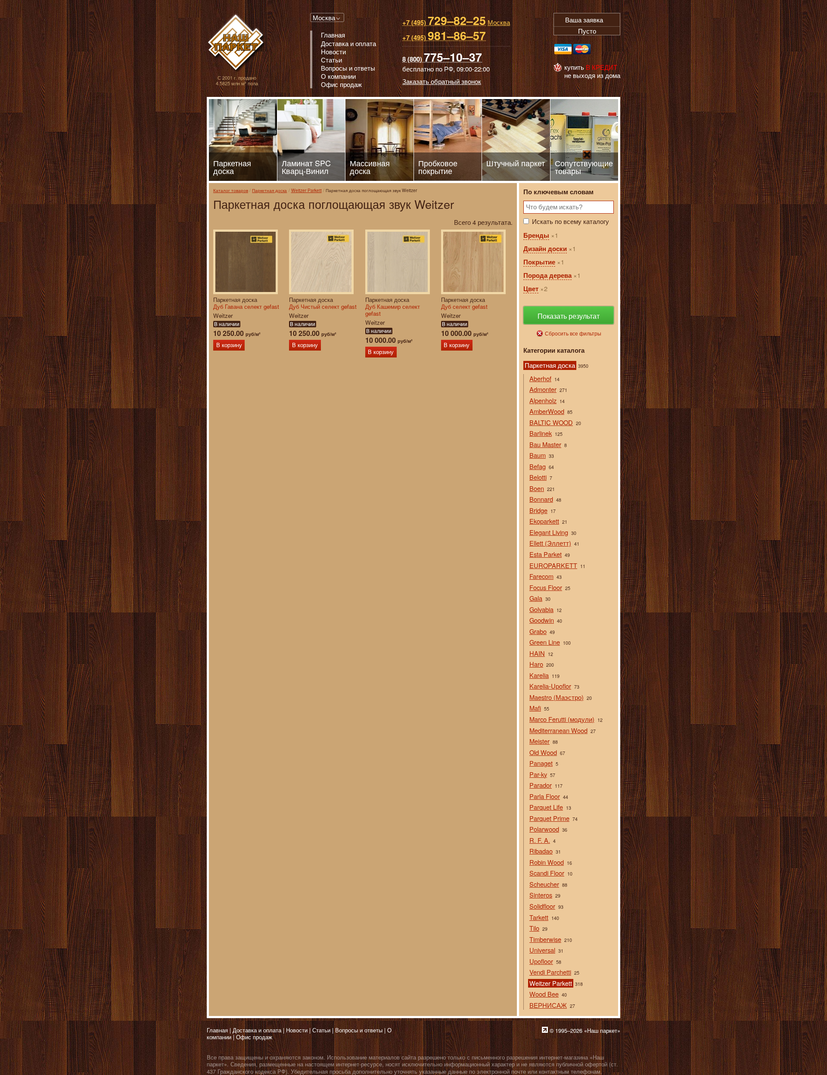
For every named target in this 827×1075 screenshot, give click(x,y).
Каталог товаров (230, 190)
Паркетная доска (269, 190)
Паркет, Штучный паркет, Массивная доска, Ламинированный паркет (237, 43)
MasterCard (582, 49)
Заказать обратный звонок (441, 81)
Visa (563, 49)
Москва (324, 17)
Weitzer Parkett (306, 190)
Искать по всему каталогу (570, 221)
